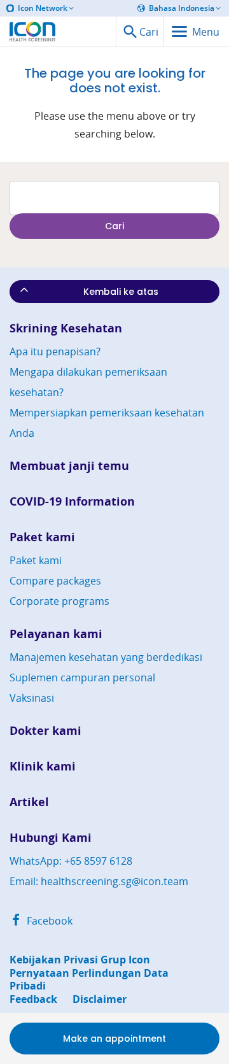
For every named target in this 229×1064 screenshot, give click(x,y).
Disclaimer (100, 999)
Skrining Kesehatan (66, 328)
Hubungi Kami (51, 837)
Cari (114, 226)
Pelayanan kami (56, 634)
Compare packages (55, 581)
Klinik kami (43, 766)
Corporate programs (59, 601)
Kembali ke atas (120, 291)
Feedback (33, 999)
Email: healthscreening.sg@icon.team (99, 881)
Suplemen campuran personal (82, 677)
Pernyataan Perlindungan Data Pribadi (89, 980)
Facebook (48, 921)
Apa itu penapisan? (55, 351)
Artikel (29, 802)
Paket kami (42, 537)
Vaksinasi (32, 698)
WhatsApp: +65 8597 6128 (71, 861)
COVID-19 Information (72, 501)
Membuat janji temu (69, 465)
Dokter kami (45, 730)
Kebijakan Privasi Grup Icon (80, 960)
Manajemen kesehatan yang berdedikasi (106, 657)
